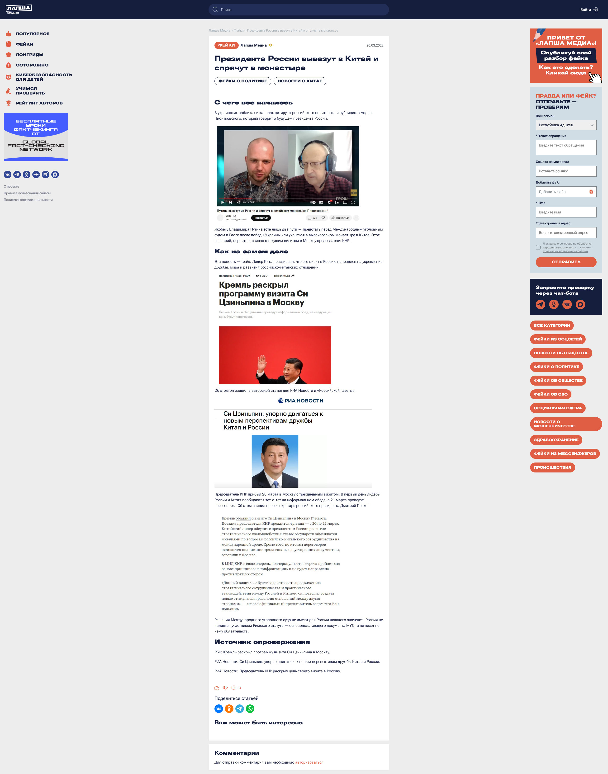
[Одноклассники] (229, 709)
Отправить (566, 262)
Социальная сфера (558, 408)
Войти (585, 9)
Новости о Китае (300, 81)
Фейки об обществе (558, 380)
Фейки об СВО (551, 394)
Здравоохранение (556, 440)
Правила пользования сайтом (27, 193)
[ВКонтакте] (218, 709)
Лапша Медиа (254, 45)
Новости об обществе (561, 353)
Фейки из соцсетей (558, 339)
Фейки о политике (242, 81)
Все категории (552, 325)
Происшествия (552, 467)
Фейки (226, 45)
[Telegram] (239, 709)
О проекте (11, 186)
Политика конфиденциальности (28, 200)
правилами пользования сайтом (565, 251)
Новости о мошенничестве (554, 424)
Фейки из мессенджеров (565, 454)
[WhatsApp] (250, 709)
